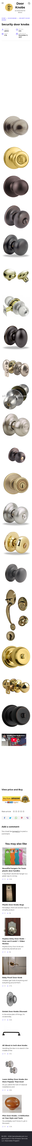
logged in (16, 831)
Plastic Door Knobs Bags (13, 905)
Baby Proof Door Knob (12, 978)
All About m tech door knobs (14, 1045)
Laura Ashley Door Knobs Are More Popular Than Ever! (15, 1080)
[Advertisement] (16, 62)
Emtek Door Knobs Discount (14, 1011)
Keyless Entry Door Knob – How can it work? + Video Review (13, 941)
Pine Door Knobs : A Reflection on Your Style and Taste (15, 1117)
